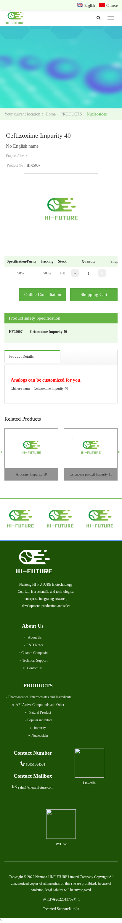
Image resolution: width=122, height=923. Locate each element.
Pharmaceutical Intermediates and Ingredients (39, 697)
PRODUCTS (71, 114)
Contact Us (35, 668)
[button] (4, 454)
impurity (40, 728)
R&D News (34, 645)
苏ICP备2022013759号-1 (61, 899)
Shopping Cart (94, 294)
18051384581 (35, 764)
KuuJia (74, 909)
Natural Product (40, 712)
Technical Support (34, 660)
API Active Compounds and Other (40, 705)
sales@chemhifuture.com (35, 787)
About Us (35, 637)
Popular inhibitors (39, 720)
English (90, 6)
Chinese (112, 6)
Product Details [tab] (21, 356)
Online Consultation (42, 294)
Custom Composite (34, 653)
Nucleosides (97, 114)
